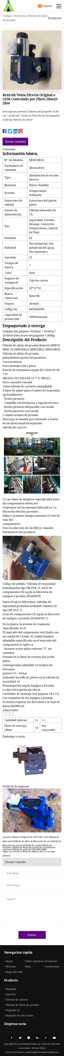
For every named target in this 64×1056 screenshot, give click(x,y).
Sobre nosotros (34, 961)
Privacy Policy (38, 1048)
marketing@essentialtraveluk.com (41, 1052)
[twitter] (20, 1037)
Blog (28, 966)
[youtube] (54, 1037)
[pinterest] (28, 1037)
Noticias (11, 966)
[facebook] (11, 1037)
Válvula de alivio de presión (22, 1004)
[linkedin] (37, 1037)
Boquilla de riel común (19, 1015)
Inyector (11, 994)
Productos (20, 15)
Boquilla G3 (13, 1010)
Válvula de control (17, 999)
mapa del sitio (14, 972)
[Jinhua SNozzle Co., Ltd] (13, 6)
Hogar (8, 15)
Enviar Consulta (15, 141)
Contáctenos (52, 966)
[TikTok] (45, 1037)
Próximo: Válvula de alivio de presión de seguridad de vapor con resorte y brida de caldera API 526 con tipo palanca (29, 850)
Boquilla (11, 989)
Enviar (32, 935)
